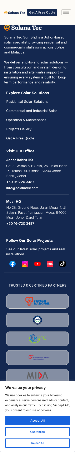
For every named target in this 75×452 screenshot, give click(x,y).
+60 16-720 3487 (20, 182)
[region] (37, 416)
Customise (37, 431)
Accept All (37, 420)
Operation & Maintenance (26, 120)
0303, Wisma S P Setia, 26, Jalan (32, 166)
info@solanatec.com (22, 188)
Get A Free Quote (20, 138)
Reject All (37, 443)
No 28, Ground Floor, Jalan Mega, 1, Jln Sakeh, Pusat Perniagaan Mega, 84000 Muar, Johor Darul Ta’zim (37, 212)
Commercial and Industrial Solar (31, 111)
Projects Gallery (18, 129)
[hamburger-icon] (66, 12)
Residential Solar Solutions (27, 101)
